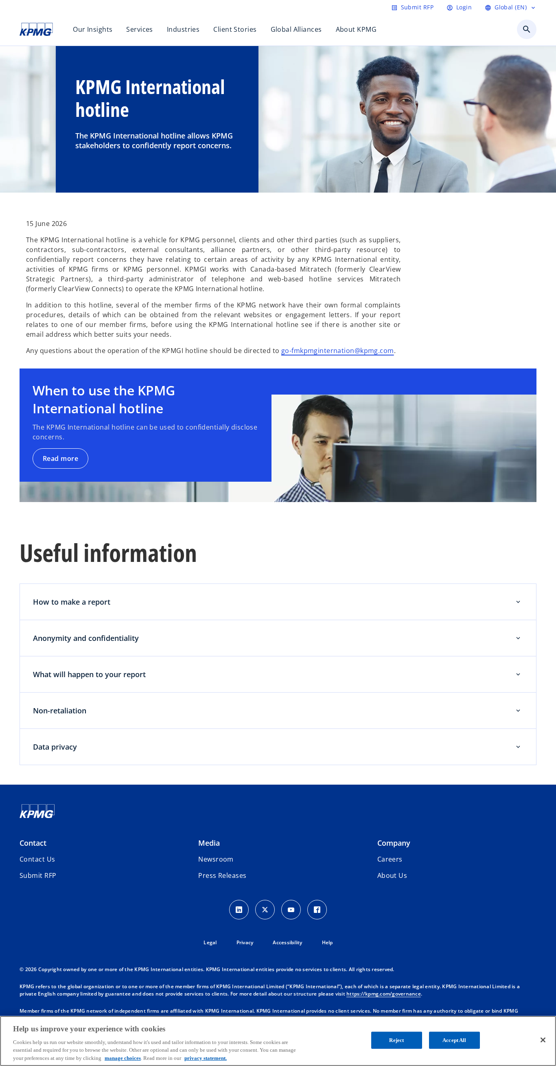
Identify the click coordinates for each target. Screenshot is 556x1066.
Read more (60, 458)
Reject (396, 1040)
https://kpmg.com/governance (383, 993)
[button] (38, 875)
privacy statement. (205, 1058)
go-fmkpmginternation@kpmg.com (337, 350)
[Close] (543, 1040)
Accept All (454, 1040)
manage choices (123, 1058)
